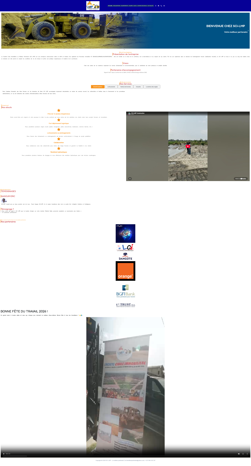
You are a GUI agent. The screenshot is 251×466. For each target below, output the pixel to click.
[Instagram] (155, 5)
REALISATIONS (116, 5)
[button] (3, 30)
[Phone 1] (161, 5)
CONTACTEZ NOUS (142, 5)
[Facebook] (158, 5)
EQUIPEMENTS (124, 5)
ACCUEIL (110, 5)
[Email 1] (164, 5)
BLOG (135, 5)
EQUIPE (131, 5)
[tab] (98, 86)
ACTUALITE (150, 5)
